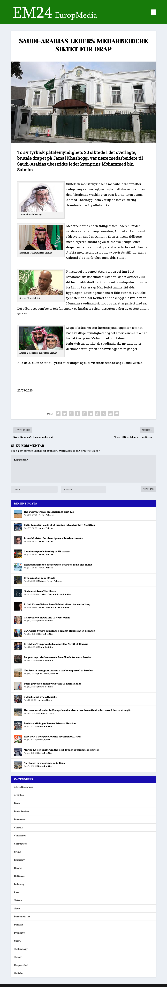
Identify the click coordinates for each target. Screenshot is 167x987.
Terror (18, 957)
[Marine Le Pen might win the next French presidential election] (18, 752)
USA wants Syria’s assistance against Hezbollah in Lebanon (59, 630)
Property (19, 932)
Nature (42, 581)
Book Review (21, 811)
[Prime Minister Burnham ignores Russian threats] (18, 540)
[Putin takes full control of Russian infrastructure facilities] (18, 527)
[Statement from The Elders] (18, 593)
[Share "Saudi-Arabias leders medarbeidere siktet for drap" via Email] (110, 413)
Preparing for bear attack (39, 578)
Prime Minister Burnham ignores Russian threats (53, 538)
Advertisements (23, 787)
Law (40, 673)
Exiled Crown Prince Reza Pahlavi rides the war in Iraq (57, 604)
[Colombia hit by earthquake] (18, 699)
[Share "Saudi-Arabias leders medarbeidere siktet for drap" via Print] (117, 413)
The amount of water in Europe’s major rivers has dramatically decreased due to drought (77, 710)
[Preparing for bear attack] (18, 580)
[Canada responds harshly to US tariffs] (18, 553)
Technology (20, 949)
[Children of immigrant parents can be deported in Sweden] (18, 673)
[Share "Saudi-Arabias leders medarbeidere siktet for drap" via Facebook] (58, 413)
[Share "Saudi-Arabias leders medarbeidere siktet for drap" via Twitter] (64, 413)
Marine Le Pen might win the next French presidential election (61, 749)
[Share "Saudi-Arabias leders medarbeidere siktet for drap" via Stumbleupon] (103, 413)
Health (18, 868)
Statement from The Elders (40, 591)
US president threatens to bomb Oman (47, 617)
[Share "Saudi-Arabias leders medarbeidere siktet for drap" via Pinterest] (84, 413)
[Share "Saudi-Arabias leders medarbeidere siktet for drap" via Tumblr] (77, 413)
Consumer (20, 835)
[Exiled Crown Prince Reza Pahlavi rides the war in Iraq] (18, 606)
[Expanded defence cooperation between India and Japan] (18, 567)
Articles (42, 594)
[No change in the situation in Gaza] (18, 765)
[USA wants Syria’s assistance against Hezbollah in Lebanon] (18, 633)
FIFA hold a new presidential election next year (52, 736)
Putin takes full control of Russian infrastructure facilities (59, 525)
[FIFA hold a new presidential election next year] (18, 739)
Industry (19, 884)
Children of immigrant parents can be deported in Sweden (58, 670)
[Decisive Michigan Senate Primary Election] (18, 725)
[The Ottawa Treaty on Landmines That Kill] (18, 514)
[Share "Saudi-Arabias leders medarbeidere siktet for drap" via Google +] (71, 413)
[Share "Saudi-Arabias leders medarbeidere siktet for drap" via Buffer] (97, 413)
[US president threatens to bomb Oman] (18, 620)
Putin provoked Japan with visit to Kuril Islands (52, 683)
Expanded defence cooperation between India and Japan (58, 564)
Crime (17, 852)
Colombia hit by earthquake (40, 697)
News (42, 515)
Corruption (20, 843)
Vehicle (18, 973)
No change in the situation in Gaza (44, 763)
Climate (42, 713)
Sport (47, 740)
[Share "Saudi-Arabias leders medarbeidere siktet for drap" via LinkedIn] (90, 413)
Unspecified (21, 965)
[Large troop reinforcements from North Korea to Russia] (18, 659)
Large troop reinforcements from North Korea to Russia (57, 657)
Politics (50, 515)
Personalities (55, 594)
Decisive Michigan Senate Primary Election (50, 723)
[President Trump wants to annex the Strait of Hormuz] (18, 646)
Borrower (19, 819)
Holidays (19, 876)
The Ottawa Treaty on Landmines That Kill (49, 511)
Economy (19, 860)
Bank (17, 803)
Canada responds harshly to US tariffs (47, 551)
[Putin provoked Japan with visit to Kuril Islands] (18, 686)
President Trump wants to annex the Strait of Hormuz (56, 644)
